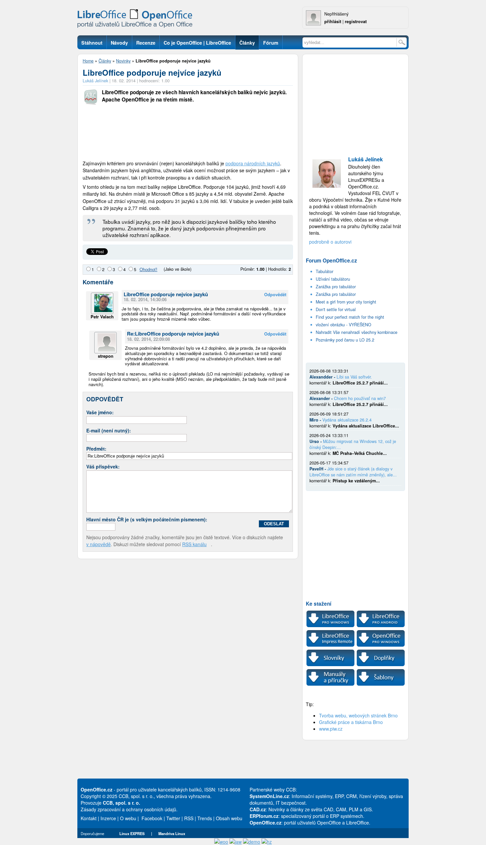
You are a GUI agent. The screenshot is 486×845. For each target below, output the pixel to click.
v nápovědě (98, 544)
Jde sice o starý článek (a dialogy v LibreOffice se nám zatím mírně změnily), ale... (353, 472)
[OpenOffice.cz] (136, 19)
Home (88, 61)
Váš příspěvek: (103, 466)
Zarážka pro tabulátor (336, 287)
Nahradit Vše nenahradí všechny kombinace (356, 332)
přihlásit (332, 21)
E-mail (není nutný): (108, 430)
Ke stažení (318, 603)
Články (105, 61)
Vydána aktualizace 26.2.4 (347, 420)
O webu (128, 818)
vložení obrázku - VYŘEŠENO (343, 325)
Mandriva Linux (171, 833)
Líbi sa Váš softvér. (354, 377)
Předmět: (96, 448)
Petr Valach (102, 316)
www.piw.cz (331, 728)
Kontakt (89, 818)
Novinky (123, 61)
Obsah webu (229, 818)
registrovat (356, 21)
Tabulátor (324, 271)
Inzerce (108, 818)
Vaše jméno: (100, 412)
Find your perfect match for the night (350, 317)
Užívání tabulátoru (333, 279)
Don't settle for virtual (336, 309)
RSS (188, 818)
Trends (204, 818)
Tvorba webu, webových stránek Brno (358, 715)
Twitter (173, 818)
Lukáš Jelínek (95, 81)
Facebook (152, 818)
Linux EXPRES (131, 833)
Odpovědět (275, 295)
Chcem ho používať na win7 (360, 398)
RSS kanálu (194, 544)
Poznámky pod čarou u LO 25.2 (345, 340)
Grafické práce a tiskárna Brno (351, 722)
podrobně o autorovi (330, 241)
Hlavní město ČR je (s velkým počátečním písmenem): (146, 519)
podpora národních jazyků (252, 163)
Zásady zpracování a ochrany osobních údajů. (129, 809)
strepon (105, 356)
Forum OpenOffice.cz (331, 260)
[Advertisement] (188, 133)
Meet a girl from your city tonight (346, 302)
